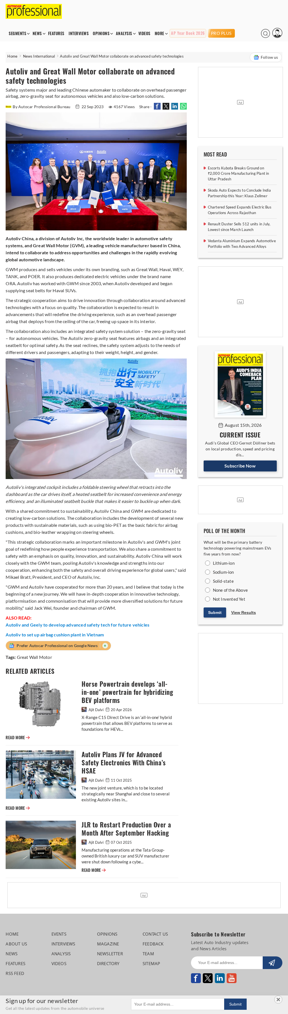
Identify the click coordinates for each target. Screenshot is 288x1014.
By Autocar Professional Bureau (42, 106)
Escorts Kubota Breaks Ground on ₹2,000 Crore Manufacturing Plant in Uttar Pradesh (238, 173)
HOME (12, 934)
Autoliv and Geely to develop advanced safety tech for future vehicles (77, 624)
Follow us (269, 57)
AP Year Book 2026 (188, 33)
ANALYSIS (124, 33)
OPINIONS (101, 33)
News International (39, 56)
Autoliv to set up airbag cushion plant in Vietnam (55, 634)
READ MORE (18, 737)
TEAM (148, 953)
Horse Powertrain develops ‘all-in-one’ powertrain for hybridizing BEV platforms (127, 692)
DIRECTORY (108, 963)
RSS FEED (15, 973)
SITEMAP (151, 963)
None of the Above (230, 590)
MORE (159, 33)
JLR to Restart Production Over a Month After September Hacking (126, 828)
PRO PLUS (221, 33)
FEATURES (56, 33)
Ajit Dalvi (96, 709)
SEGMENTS (17, 33)
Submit (215, 612)
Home (12, 56)
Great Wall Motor (34, 657)
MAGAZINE (108, 944)
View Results (243, 612)
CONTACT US (155, 934)
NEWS (37, 33)
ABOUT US (16, 944)
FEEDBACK (153, 944)
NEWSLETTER (110, 953)
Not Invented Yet (229, 599)
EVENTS (58, 934)
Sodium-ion (223, 572)
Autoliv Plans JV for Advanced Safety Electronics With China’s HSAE (124, 762)
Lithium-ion (224, 563)
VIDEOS (144, 33)
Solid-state (223, 581)
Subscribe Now (240, 465)
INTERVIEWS (79, 33)
